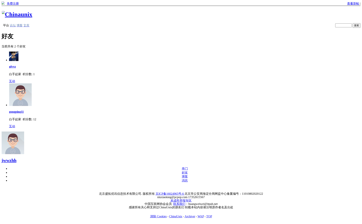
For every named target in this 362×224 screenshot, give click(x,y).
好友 (185, 172)
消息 (185, 180)
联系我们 (179, 203)
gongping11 (16, 111)
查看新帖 (353, 3)
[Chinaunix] (17, 14)
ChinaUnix (175, 216)
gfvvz (12, 66)
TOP (209, 216)
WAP (201, 216)
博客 (185, 176)
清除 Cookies (158, 216)
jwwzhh (9, 160)
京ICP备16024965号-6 (170, 193)
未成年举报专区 (181, 200)
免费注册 (13, 3)
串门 (185, 168)
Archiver (190, 216)
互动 (12, 81)
